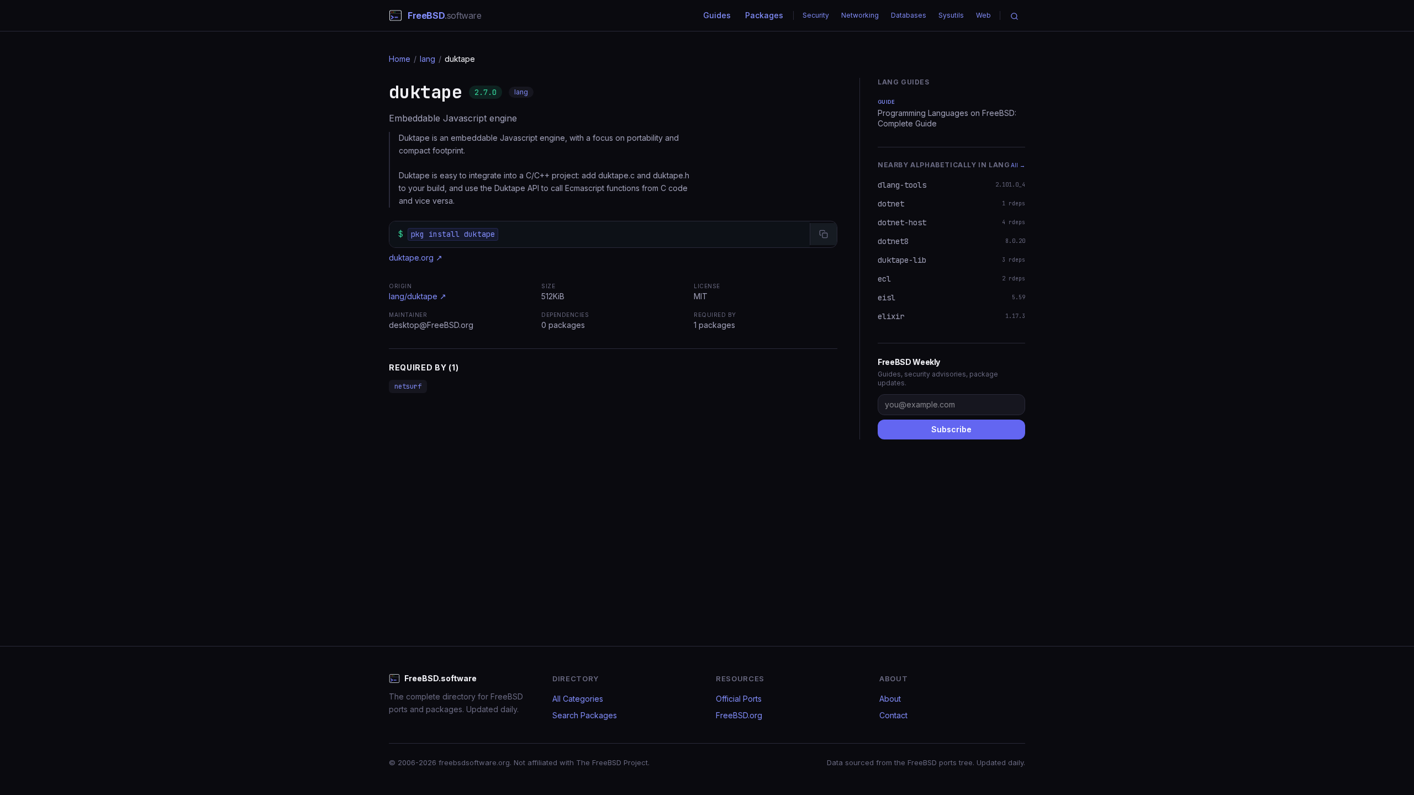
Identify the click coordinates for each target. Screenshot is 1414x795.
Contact (893, 715)
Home (399, 58)
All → (1018, 165)
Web (983, 15)
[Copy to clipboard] (823, 234)
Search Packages (584, 715)
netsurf (407, 386)
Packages (764, 15)
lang (427, 58)
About (890, 698)
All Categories (577, 698)
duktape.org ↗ (415, 257)
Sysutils (951, 15)
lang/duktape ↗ (417, 296)
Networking (860, 15)
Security (816, 15)
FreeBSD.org (739, 715)
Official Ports (739, 698)
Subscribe (951, 429)
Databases (908, 15)
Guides (717, 15)
